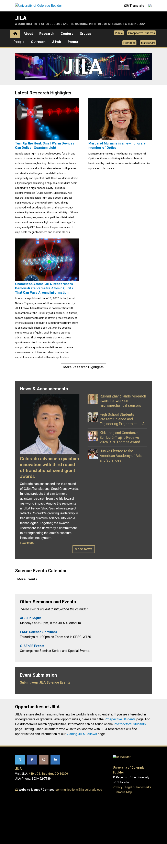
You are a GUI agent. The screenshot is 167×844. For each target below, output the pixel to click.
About (28, 34)
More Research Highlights (83, 367)
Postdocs (129, 42)
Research (46, 34)
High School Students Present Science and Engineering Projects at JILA (122, 419)
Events (72, 42)
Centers (67, 34)
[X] (20, 760)
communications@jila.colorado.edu (78, 789)
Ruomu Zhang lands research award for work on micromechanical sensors (123, 401)
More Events (27, 579)
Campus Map (123, 792)
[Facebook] (32, 760)
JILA (21, 17)
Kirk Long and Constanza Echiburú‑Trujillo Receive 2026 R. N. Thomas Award (120, 437)
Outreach (38, 42)
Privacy (117, 787)
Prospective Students (141, 33)
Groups (85, 34)
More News (83, 549)
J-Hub (56, 42)
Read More (27, 543)
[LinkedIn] (55, 760)
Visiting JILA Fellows (81, 734)
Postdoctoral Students (130, 724)
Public (119, 33)
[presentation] (47, 119)
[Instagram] (43, 760)
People (18, 42)
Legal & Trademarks (138, 787)
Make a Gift (148, 42)
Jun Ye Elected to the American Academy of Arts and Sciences (121, 455)
